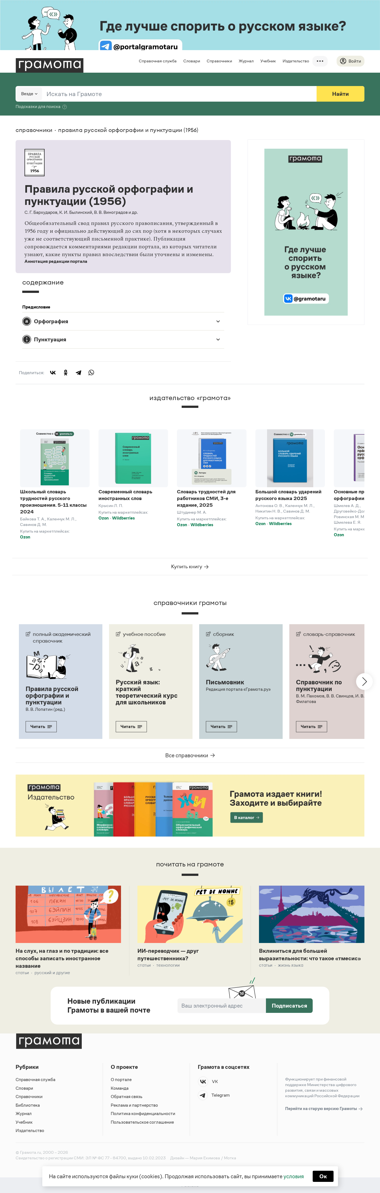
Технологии (168, 965)
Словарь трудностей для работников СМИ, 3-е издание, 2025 (206, 498)
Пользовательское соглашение (142, 1122)
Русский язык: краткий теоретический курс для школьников (146, 692)
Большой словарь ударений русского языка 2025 (288, 495)
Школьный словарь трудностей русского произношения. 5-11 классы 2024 (53, 502)
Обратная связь (126, 1096)
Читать (37, 726)
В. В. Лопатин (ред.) (45, 709)
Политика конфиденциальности (143, 1113)
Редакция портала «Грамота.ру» (238, 689)
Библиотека (28, 1105)
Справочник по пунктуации (319, 685)
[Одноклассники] (65, 372)
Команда (120, 1088)
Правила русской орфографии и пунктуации (52, 695)
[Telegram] (78, 372)
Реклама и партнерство (134, 1105)
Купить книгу (187, 566)
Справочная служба (158, 60)
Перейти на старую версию (321, 1108)
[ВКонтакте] (53, 372)
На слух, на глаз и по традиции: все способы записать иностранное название (62, 958)
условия (293, 1176)
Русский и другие (52, 972)
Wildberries (123, 518)
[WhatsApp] (91, 372)
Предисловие (36, 307)
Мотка (230, 1157)
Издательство (296, 60)
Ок (323, 1176)
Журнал (246, 60)
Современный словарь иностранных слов (125, 495)
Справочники (219, 60)
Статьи (22, 972)
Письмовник (225, 682)
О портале (121, 1079)
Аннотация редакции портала (55, 261)
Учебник (268, 60)
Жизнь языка (290, 965)
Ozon (25, 537)
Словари (191, 60)
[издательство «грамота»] (190, 411)
